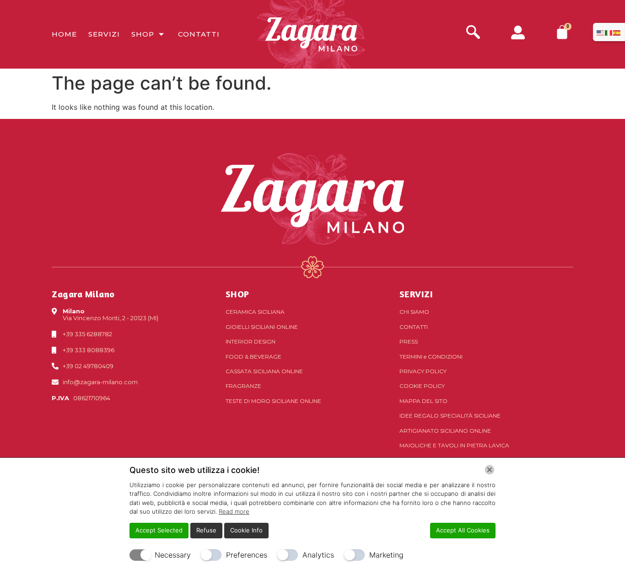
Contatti (199, 34)
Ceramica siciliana (255, 311)
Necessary (173, 554)
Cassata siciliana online (264, 371)
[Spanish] (617, 32)
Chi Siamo (414, 311)
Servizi (104, 34)
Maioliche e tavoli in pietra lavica (454, 445)
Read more (234, 511)
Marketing (386, 554)
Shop (142, 34)
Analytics (318, 554)
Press (408, 341)
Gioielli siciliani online (262, 326)
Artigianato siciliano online (445, 430)
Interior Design (250, 341)
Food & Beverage (253, 356)
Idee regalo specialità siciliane (450, 415)
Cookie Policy (422, 385)
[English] (601, 32)
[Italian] (609, 32)
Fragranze (243, 385)
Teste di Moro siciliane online (273, 400)
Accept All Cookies (463, 530)
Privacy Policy (423, 371)
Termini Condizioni (431, 356)
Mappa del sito (423, 400)
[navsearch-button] (473, 33)
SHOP (237, 294)
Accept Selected (159, 530)
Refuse (206, 530)
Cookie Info (246, 530)
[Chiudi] (490, 470)
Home (64, 34)
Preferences (246, 554)
